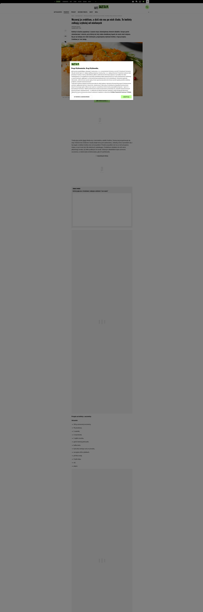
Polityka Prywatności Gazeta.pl (118, 92)
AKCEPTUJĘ (126, 97)
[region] (101, 80)
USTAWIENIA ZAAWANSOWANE (81, 96)
